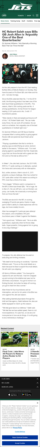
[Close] (37, 403)
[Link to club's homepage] (4, 14)
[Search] (33, 15)
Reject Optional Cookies (20, 437)
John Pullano (13, 54)
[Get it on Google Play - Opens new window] (26, 395)
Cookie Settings (20, 431)
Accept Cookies (20, 443)
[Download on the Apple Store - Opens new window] (12, 395)
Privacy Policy (17, 427)
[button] (20, 241)
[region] (20, 423)
